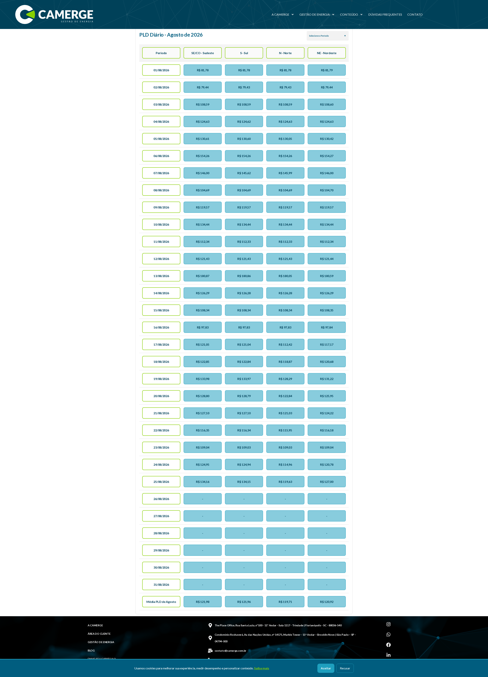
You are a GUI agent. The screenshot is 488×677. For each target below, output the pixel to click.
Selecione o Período (319, 35)
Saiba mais (261, 668)
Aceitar (326, 668)
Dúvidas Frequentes (385, 14)
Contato (415, 14)
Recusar (345, 668)
